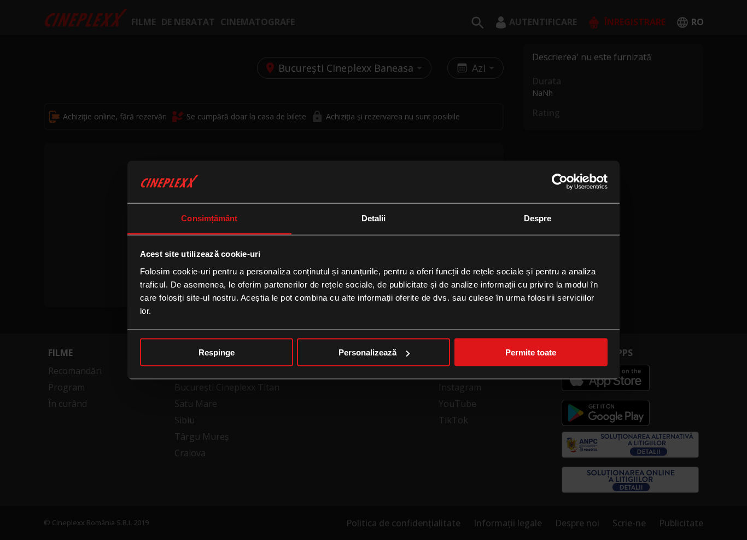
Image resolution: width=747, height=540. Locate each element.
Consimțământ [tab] (209, 217)
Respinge (217, 352)
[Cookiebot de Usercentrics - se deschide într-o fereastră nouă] (560, 182)
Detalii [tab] (373, 217)
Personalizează (367, 352)
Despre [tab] (538, 217)
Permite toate (530, 352)
